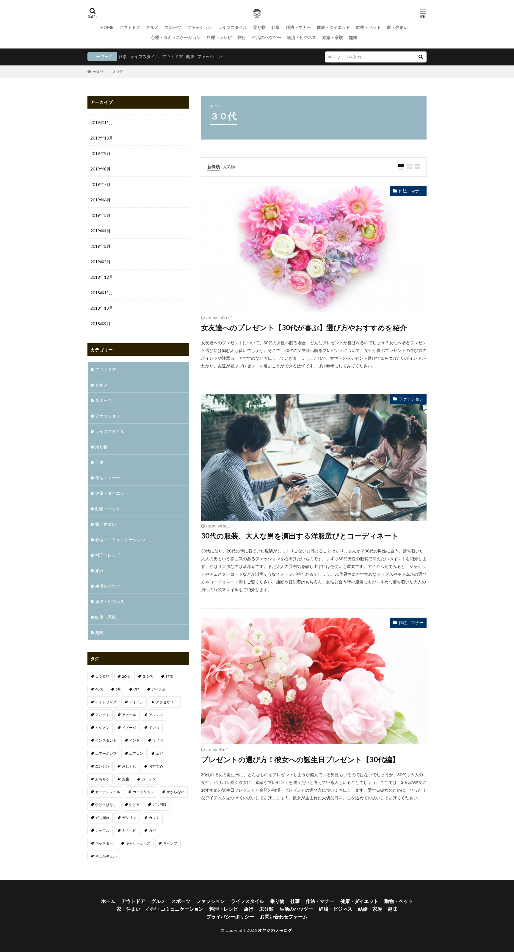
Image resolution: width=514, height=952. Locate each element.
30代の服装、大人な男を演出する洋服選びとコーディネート (300, 535)
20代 (126, 676)
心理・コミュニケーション (176, 37)
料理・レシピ (219, 37)
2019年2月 (100, 261)
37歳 (169, 676)
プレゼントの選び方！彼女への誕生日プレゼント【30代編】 (300, 759)
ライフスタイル (232, 27)
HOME (106, 27)
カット (154, 817)
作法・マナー (298, 27)
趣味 (353, 37)
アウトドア (129, 27)
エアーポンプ (106, 753)
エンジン (102, 766)
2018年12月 (101, 277)
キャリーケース (138, 843)
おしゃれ (129, 766)
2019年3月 (100, 246)
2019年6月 (100, 199)
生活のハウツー (266, 37)
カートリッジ (143, 792)
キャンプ (170, 843)
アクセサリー (166, 702)
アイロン (136, 702)
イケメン (102, 727)
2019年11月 (101, 122)
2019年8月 (100, 168)
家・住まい (397, 27)
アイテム (158, 689)
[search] (421, 56)
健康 (190, 56)
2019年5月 (100, 215)
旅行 (242, 37)
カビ (152, 830)
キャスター (104, 843)
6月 (118, 689)
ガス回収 (159, 804)
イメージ (129, 727)
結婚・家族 (332, 37)
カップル (102, 830)
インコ (154, 727)
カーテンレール (107, 792)
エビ (159, 753)
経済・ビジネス (301, 37)
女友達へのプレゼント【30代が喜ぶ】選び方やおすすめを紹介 (304, 327)
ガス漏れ (102, 817)
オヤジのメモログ (275, 930)
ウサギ (157, 740)
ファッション (199, 27)
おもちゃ (102, 779)
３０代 (117, 71)
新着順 (213, 166)
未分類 (266, 909)
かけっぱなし (106, 804)
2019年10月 (101, 137)
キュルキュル (106, 856)
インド (134, 740)
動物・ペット (368, 27)
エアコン (136, 753)
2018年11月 (101, 292)
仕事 (276, 27)
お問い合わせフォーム (284, 916)
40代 (99, 689)
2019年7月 (100, 184)
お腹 (125, 779)
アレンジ (156, 715)
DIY (136, 689)
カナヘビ (129, 830)
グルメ (152, 27)
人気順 (229, 166)
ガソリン (129, 817)
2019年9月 (100, 153)
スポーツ (172, 27)
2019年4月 (100, 230)
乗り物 (259, 27)
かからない (175, 792)
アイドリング (106, 702)
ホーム (108, 901)
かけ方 (134, 804)
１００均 (102, 676)
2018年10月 (101, 308)
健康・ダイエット (333, 27)
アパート (102, 715)
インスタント (106, 740)
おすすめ (156, 766)
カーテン (149, 779)
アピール (129, 715)
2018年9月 (100, 323)
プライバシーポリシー (230, 916)
